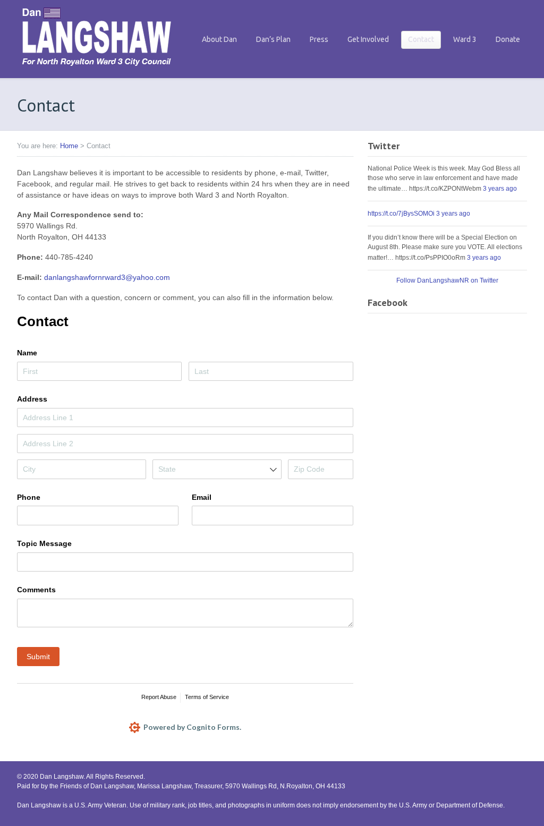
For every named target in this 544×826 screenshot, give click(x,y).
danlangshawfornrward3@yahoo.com (107, 277)
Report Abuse (158, 697)
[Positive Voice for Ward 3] (96, 68)
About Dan (219, 39)
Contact (421, 39)
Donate (508, 39)
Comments (36, 589)
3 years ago (500, 188)
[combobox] (217, 469)
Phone (28, 497)
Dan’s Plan (273, 39)
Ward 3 (465, 39)
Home (69, 146)
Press (319, 39)
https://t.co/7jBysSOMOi (401, 213)
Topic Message (44, 543)
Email (201, 497)
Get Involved (368, 39)
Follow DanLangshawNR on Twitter (447, 280)
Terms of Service (207, 697)
